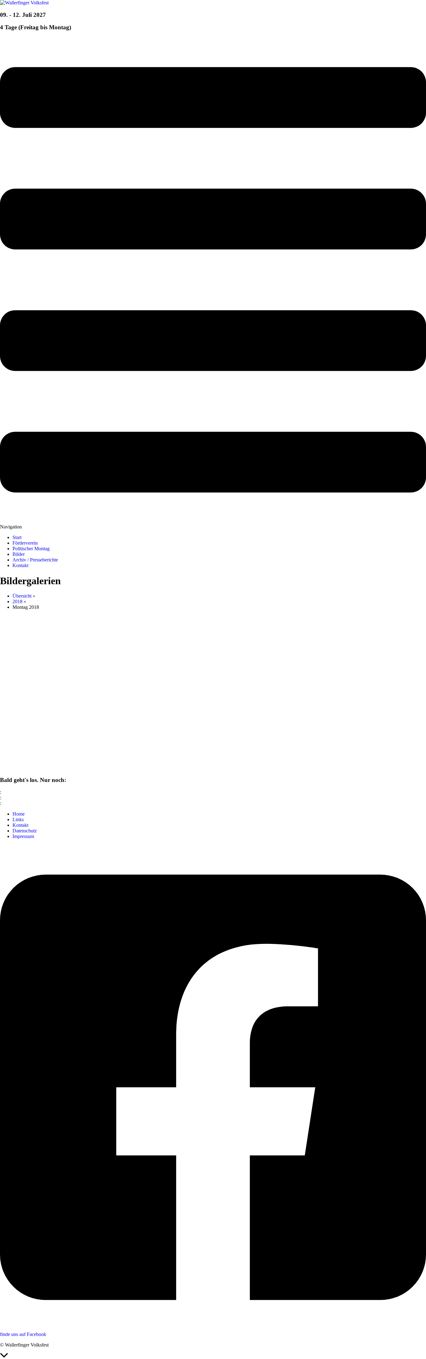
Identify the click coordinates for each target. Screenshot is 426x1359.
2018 (17, 601)
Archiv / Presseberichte (35, 559)
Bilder (18, 554)
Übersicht (21, 596)
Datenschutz (24, 830)
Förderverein (25, 543)
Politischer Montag (31, 548)
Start (17, 537)
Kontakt (20, 565)
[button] (213, 283)
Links (18, 819)
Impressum (23, 836)
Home (18, 814)
